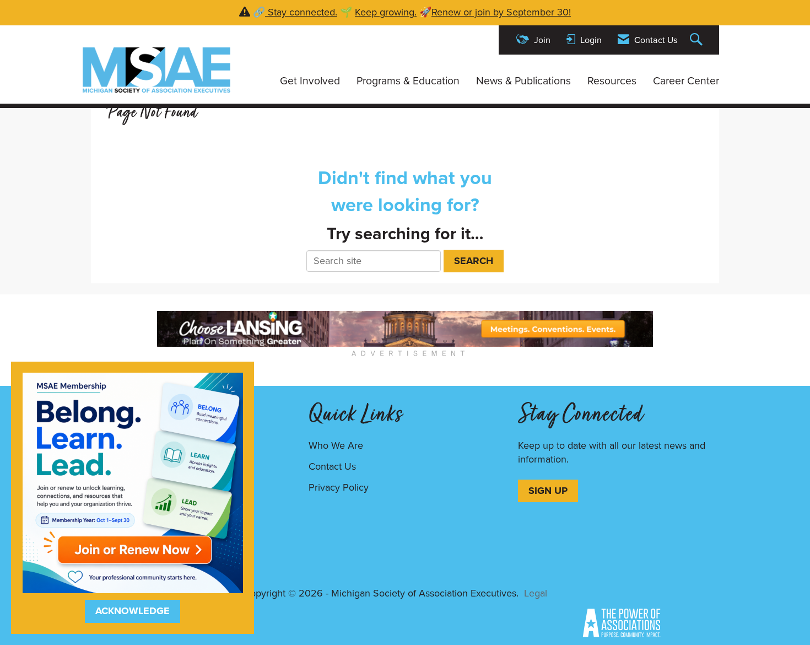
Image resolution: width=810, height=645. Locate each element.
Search (473, 261)
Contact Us (332, 466)
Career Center (686, 81)
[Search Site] (697, 40)
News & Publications (523, 81)
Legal (535, 593)
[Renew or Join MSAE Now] (133, 482)
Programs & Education (408, 81)
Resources (611, 81)
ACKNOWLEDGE (132, 611)
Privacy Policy (339, 487)
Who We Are (336, 445)
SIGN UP (548, 490)
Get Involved (310, 81)
